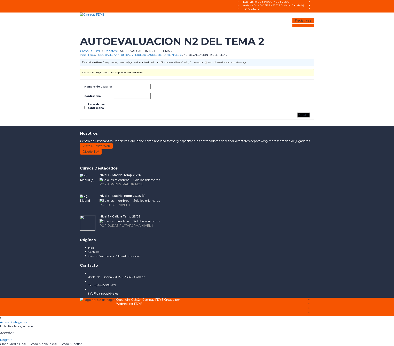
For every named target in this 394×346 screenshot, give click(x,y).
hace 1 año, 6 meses (187, 62)
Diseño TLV (91, 152)
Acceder (303, 114)
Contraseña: (92, 96)
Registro (6, 340)
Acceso (5, 322)
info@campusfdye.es (103, 293)
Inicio (83, 54)
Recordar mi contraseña (96, 106)
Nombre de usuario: (98, 86)
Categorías (19, 322)
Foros (91, 54)
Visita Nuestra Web (96, 146)
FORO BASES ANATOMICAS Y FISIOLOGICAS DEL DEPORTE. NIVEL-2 (139, 54)
